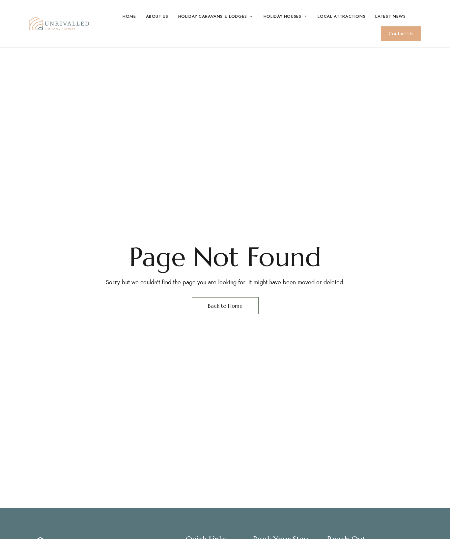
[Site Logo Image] (59, 24)
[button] (401, 33)
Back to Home (225, 305)
